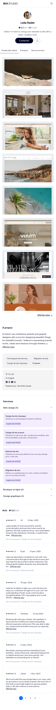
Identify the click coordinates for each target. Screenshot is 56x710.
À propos (24, 50)
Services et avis (37, 50)
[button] (28, 71)
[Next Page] (40, 698)
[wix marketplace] (10, 3)
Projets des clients (9, 50)
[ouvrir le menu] (51, 3)
